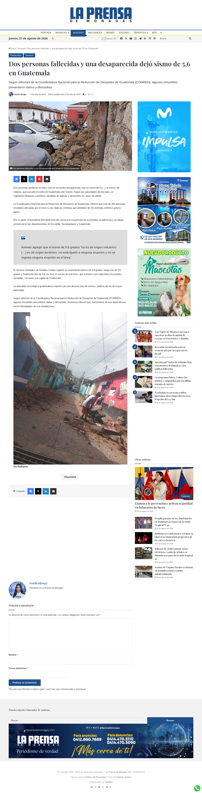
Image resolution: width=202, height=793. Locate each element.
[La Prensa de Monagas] (101, 14)
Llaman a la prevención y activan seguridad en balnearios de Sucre (164, 505)
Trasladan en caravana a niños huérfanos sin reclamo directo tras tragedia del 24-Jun (172, 396)
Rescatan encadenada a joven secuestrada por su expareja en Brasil (171, 350)
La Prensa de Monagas (116, 772)
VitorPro (109, 782)
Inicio (13, 48)
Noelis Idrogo (20, 94)
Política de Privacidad (95, 777)
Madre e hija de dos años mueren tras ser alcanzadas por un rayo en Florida (92, 38)
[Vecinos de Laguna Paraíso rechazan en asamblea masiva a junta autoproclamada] (143, 572)
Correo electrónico (18, 668)
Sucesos (78, 32)
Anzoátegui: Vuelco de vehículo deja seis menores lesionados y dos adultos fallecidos (173, 365)
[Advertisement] (70, 539)
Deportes (140, 32)
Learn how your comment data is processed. (66, 689)
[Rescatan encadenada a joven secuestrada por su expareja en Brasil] (143, 351)
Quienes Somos (123, 777)
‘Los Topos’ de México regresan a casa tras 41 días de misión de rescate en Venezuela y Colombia (172, 335)
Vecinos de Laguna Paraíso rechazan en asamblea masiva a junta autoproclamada (174, 570)
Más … (156, 32)
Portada (46, 32)
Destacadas (15, 55)
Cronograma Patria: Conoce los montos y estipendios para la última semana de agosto (173, 381)
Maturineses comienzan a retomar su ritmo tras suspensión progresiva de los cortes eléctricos (174, 537)
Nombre (13, 655)
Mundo (110, 32)
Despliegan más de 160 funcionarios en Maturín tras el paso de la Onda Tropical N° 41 (173, 522)
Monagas (61, 32)
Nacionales (95, 32)
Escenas (124, 32)
